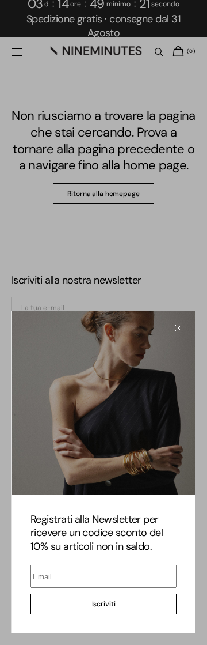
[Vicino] (178, 328)
